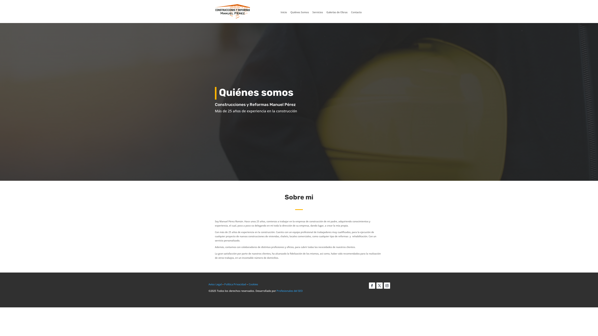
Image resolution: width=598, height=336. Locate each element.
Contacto (356, 12)
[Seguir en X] (379, 285)
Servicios (317, 12)
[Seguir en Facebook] (372, 285)
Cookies (253, 284)
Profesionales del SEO (290, 291)
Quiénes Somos (299, 12)
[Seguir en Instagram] (387, 285)
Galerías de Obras (337, 12)
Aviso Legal (215, 284)
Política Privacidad (235, 284)
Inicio (284, 12)
